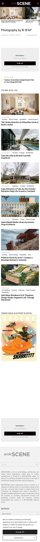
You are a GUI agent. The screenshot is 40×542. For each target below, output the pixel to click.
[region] (20, 528)
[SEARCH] (38, 3)
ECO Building (6, 290)
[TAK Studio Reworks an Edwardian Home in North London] (12, 13)
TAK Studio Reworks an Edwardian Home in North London (12, 21)
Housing (4, 119)
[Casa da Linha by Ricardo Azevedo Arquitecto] (20, 139)
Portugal (21, 153)
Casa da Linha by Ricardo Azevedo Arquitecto (16, 156)
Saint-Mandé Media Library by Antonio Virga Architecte (17, 223)
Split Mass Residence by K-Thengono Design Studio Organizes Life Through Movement (17, 297)
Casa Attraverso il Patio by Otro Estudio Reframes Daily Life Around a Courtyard (18, 190)
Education (15, 219)
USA (29, 255)
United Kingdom (33, 119)
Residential (23, 119)
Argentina (15, 186)
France (22, 219)
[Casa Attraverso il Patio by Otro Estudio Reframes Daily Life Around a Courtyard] (20, 173)
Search (37, 465)
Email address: (20, 55)
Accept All (20, 532)
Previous (1, 16)
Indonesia (21, 290)
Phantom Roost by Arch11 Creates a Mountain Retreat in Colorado (16, 258)
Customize (18, 538)
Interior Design (13, 119)
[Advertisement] (20, 391)
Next (39, 16)
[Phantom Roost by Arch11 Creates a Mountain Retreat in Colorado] (20, 239)
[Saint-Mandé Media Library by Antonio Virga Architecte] (20, 206)
